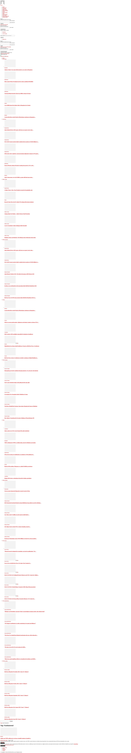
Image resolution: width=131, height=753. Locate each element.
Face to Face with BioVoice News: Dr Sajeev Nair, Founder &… (18, 563)
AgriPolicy (6, 428)
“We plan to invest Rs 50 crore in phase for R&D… (15, 647)
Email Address (2, 35)
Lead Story (4, 8)
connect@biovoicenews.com (9, 744)
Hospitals (6, 67)
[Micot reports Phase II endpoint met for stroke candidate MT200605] (10, 78)
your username (12, 20)
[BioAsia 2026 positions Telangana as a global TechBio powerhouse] (10, 463)
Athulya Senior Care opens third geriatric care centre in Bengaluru (18, 69)
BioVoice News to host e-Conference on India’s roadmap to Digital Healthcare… (21, 357)
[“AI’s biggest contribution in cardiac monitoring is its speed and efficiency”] (10, 620)
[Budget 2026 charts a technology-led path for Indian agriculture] (10, 475)
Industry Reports (5, 10)
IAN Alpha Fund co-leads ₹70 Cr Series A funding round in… (17, 526)
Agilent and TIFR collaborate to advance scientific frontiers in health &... (15, 738)
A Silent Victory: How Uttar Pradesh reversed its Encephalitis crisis (18, 190)
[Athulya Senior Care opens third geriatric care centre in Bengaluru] (10, 66)
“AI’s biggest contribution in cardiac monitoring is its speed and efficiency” (20, 623)
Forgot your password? (4, 24)
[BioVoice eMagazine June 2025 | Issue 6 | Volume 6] (10, 716)
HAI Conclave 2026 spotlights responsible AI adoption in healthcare (19, 334)
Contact (3, 750)
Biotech (6, 115)
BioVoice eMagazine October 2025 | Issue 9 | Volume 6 (16, 683)
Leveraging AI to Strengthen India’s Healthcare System (16, 394)
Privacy (3, 748)
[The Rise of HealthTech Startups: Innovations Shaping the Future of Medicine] (10, 403)
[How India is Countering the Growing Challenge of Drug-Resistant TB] (10, 415)
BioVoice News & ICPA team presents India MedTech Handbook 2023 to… (20, 297)
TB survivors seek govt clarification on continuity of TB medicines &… (19, 454)
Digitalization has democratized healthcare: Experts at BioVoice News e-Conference (22, 346)
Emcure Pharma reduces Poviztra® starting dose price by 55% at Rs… (19, 165)
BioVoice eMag (7, 669)
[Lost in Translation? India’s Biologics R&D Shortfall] (10, 222)
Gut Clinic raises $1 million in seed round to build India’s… (17, 514)
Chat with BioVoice (5, 16)
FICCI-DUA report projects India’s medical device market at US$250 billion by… (22, 141)
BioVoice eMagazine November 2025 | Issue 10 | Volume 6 (17, 671)
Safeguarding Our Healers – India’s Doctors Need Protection (17, 213)
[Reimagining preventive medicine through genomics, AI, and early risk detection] (10, 367)
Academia (6, 332)
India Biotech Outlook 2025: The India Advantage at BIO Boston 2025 (19, 274)
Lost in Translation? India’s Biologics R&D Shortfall (16, 225)
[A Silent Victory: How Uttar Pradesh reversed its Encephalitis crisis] (10, 187)
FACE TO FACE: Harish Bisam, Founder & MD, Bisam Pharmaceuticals (20, 586)
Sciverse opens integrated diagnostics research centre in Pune (17, 491)
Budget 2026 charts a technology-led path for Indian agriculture (18, 478)
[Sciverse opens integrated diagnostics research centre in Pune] (10, 488)
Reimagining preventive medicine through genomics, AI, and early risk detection (21, 370)
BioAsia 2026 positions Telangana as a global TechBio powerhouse (18, 466)
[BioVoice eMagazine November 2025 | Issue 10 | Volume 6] (10, 668)
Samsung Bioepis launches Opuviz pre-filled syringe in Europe (18, 93)
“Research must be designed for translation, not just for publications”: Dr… (20, 551)
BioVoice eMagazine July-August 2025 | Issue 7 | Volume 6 (17, 707)
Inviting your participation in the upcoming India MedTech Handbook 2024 (21, 285)
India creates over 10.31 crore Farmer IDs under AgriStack (17, 430)
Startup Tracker (4, 14)
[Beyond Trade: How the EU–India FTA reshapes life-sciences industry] (10, 199)
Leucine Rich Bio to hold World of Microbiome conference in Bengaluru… (20, 117)
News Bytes (4, 7)
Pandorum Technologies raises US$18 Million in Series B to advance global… (21, 538)
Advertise (4, 749)
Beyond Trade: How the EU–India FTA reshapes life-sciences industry (19, 202)
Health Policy (7, 139)
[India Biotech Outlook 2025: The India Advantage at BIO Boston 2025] (10, 271)
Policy (3, 13)
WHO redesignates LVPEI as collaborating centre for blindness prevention (20, 442)
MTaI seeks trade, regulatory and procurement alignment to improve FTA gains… (22, 153)
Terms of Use (4, 747)
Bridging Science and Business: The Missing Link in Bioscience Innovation (20, 237)
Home (3, 6)
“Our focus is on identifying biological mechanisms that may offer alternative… (21, 635)
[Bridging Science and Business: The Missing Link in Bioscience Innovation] (10, 234)
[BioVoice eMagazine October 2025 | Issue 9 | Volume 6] (10, 680)
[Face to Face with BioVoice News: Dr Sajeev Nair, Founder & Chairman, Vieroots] (11, 560)
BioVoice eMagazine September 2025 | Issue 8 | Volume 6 (16, 695)
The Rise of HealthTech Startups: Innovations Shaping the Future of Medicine (21, 406)
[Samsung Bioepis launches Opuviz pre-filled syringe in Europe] (10, 90)
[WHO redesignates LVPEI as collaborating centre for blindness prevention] (10, 439)
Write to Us (4, 39)
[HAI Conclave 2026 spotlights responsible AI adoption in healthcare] (10, 331)
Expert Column (4, 12)
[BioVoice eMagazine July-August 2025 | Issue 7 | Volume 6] (10, 704)
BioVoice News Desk (3, 740)
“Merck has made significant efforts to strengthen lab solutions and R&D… (20, 658)
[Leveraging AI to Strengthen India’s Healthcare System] (10, 391)
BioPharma (6, 79)
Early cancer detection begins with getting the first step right (17, 382)
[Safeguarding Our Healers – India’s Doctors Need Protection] (10, 210)
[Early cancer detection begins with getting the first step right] (10, 379)
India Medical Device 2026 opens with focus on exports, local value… (19, 129)
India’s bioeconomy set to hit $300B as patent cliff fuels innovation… (19, 177)
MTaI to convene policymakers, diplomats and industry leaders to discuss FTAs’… (22, 322)
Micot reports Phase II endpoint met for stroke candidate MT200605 (19, 81)
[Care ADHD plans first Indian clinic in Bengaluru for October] (10, 102)
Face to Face (4, 15)
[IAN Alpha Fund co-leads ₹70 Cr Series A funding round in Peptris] (10, 523)
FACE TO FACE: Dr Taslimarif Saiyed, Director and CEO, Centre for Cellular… (22, 575)
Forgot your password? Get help (5, 46)
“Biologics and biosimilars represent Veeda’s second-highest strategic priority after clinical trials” (25, 611)
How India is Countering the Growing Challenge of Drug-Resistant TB (19, 418)
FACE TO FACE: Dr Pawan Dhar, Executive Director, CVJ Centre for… (20, 598)
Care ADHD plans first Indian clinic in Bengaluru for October (17, 105)
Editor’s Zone (4, 9)
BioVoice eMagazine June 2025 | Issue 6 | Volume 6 (15, 719)
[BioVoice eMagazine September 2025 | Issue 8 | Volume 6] (10, 692)
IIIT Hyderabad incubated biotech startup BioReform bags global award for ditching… (23, 502)
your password (12, 22)
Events (3, 11)
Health (6, 103)
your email (11, 27)
